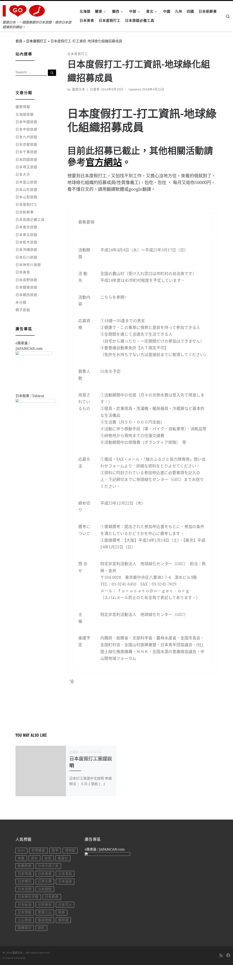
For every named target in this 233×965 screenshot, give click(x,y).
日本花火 (65, 905)
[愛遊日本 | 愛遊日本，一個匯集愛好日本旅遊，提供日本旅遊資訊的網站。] (25, 9)
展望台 (63, 858)
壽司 (34, 858)
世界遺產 (38, 850)
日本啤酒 (24, 874)
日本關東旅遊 (26, 287)
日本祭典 (52, 897)
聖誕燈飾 (45, 920)
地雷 (21, 858)
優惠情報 (22, 107)
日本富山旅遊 (26, 182)
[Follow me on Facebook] (228, 955)
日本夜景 (45, 874)
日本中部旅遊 (26, 129)
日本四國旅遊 (26, 160)
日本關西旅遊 (26, 295)
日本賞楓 (24, 912)
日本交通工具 (48, 866)
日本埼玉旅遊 (26, 167)
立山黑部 (24, 920)
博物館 (70, 850)
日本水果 (45, 881)
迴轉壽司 (24, 928)
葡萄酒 (63, 920)
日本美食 (22, 272)
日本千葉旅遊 (26, 152)
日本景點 (65, 874)
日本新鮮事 (24, 212)
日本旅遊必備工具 (30, 220)
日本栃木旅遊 (26, 242)
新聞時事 (24, 866)
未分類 (20, 302)
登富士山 (45, 912)
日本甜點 (45, 889)
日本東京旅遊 (26, 227)
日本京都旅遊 (26, 145)
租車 (61, 912)
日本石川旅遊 (26, 257)
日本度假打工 (36, 41)
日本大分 (22, 175)
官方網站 (104, 161)
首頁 (18, 41)
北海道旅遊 (24, 114)
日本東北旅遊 (26, 235)
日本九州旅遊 (26, 137)
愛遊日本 (78, 89)
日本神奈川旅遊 (28, 265)
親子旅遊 (22, 310)
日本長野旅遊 (26, 280)
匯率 (55, 850)
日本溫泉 (65, 881)
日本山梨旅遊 (26, 197)
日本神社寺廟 (28, 897)
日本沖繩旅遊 (26, 250)
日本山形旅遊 (26, 190)
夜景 (47, 858)
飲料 (41, 928)
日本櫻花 (24, 881)
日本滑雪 (24, 889)
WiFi (21, 850)
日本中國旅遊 (26, 122)
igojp (22, 958)
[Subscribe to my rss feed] (221, 955)
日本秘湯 (24, 905)
